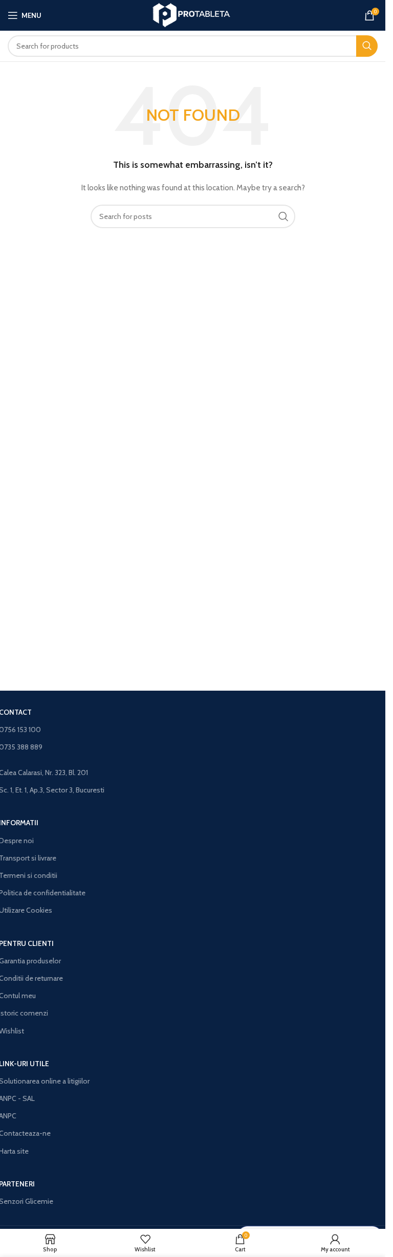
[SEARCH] (367, 46)
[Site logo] (192, 14)
